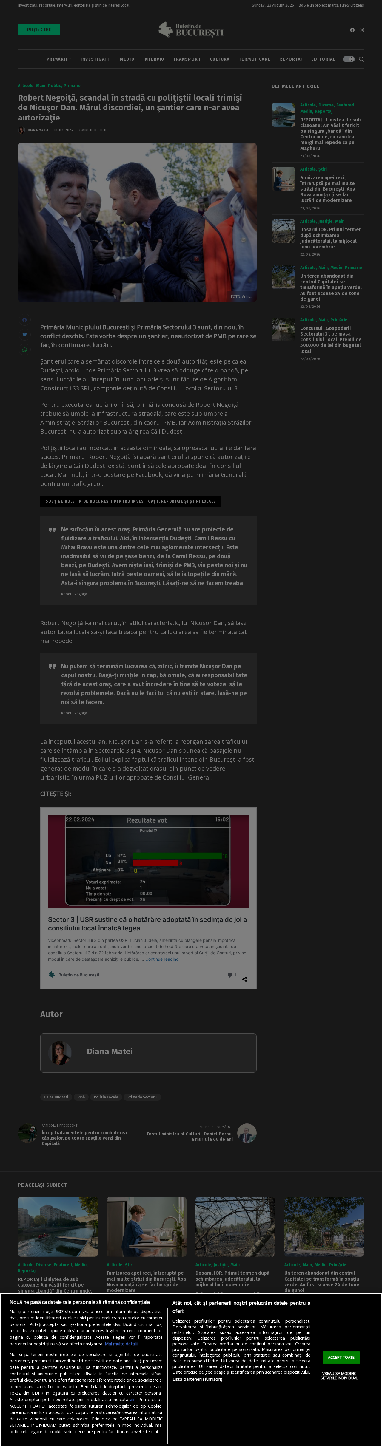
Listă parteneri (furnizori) (197, 1379)
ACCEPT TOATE (341, 1357)
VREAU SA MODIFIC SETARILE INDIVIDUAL (339, 1376)
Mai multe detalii (121, 1343)
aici (133, 1399)
